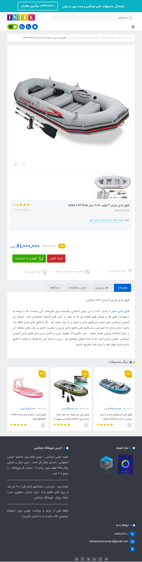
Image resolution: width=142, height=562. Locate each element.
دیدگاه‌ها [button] (55, 288)
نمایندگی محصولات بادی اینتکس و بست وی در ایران (93, 6)
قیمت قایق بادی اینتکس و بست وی (106, 220)
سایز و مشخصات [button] (77, 288)
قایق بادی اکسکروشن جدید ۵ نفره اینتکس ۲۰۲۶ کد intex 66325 (116, 417)
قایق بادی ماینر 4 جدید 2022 (112, 311)
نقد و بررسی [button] (101, 288)
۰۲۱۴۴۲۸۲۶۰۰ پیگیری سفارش (38, 6)
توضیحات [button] (122, 288)
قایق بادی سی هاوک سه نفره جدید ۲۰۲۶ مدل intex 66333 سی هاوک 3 (71, 417)
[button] (35, 27)
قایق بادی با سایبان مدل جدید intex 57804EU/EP (28, 417)
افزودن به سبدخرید (26, 258)
